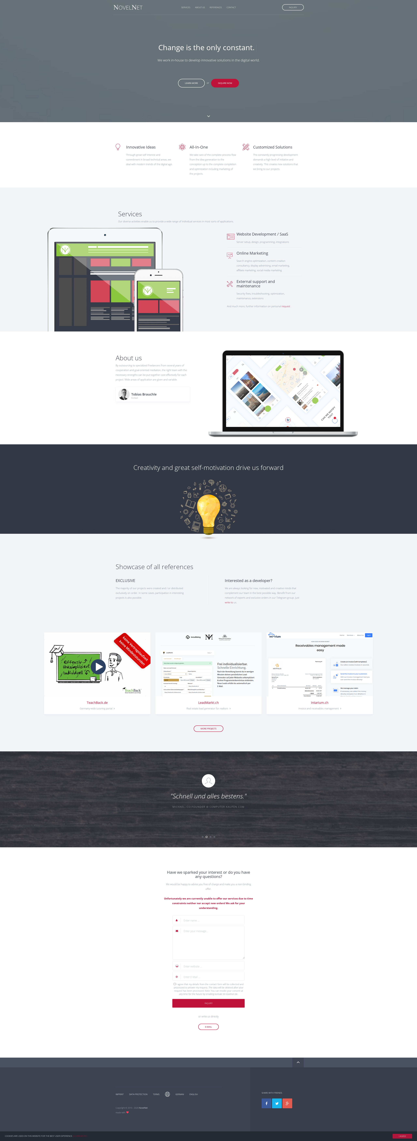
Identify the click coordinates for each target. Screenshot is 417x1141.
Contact (231, 7)
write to (229, 602)
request (286, 306)
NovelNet (143, 1107)
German (179, 1094)
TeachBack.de (97, 702)
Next (306, 798)
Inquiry (293, 7)
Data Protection (138, 1094)
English (193, 1094)
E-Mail (208, 1026)
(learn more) (80, 1135)
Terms (156, 1094)
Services (185, 7)
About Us (200, 7)
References (216, 7)
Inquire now (225, 83)
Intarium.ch (319, 702)
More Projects (208, 728)
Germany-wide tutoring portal (96, 708)
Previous (111, 798)
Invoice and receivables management (318, 708)
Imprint (120, 1094)
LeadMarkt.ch (208, 702)
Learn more (191, 83)
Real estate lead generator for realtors (208, 708)
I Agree (402, 1136)
